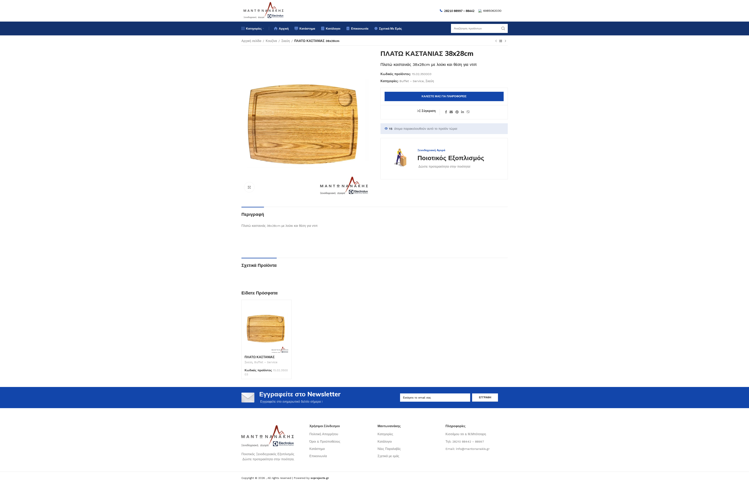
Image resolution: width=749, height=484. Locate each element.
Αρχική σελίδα (251, 41)
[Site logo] (263, 10)
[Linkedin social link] (462, 112)
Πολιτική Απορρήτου (323, 434)
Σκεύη (285, 41)
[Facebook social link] (446, 112)
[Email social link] (451, 112)
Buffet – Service (411, 81)
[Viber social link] (468, 112)
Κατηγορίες (385, 434)
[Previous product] (496, 41)
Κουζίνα (271, 41)
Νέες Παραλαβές (389, 449)
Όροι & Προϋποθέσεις (324, 441)
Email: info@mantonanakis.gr (467, 449)
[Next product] (505, 41)
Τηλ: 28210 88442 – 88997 (464, 441)
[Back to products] (500, 41)
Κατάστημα (317, 449)
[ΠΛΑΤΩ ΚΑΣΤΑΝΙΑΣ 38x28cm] (266, 328)
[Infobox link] (436, 158)
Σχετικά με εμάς (388, 456)
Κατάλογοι (385, 441)
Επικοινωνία (318, 456)
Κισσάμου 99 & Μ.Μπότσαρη (465, 434)
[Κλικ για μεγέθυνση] (249, 187)
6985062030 (492, 11)
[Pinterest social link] (457, 112)
